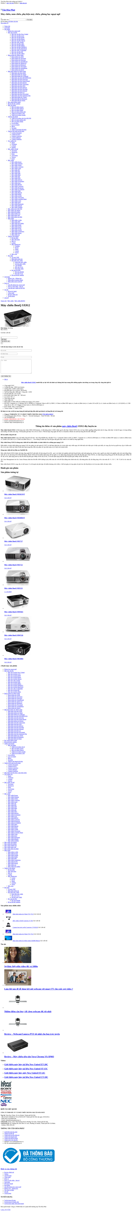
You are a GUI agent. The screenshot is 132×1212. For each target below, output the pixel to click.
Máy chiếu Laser (16, 168)
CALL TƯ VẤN (5, 1209)
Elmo (13, 154)
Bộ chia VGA (19, 273)
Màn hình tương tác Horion (15, 721)
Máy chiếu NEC (16, 178)
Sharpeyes (14, 152)
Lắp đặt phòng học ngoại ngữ (16, 285)
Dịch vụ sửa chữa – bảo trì (15, 286)
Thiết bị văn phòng (13, 236)
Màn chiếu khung (16, 233)
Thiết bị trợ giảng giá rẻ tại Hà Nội (21, 118)
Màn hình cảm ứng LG (18, 92)
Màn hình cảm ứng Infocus (19, 87)
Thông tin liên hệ (9, 1133)
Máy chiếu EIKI (16, 191)
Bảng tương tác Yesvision (18, 58)
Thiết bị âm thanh (13, 116)
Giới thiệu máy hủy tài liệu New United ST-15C (26, 1069)
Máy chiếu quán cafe (14, 215)
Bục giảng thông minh (14, 102)
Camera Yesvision (16, 133)
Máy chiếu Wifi (15, 173)
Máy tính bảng (15, 239)
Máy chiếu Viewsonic (17, 197)
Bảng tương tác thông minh (15, 55)
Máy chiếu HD (15, 171)
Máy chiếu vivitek (16, 196)
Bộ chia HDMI (19, 272)
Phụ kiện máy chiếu (17, 260)
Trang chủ (7, 26)
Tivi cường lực (12, 141)
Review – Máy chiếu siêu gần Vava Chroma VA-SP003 (29, 1056)
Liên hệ (6, 298)
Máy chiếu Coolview (17, 186)
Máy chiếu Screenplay (17, 181)
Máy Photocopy (16, 244)
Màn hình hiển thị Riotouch (19, 99)
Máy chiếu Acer (16, 183)
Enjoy (13, 158)
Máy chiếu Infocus (16, 180)
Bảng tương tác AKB (17, 57)
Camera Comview (16, 136)
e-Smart (13, 146)
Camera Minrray (16, 137)
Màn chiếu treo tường (17, 223)
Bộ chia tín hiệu (15, 270)
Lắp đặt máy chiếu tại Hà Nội (16, 288)
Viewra (13, 157)
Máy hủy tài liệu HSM (17, 37)
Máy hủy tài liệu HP (17, 52)
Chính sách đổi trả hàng (11, 1138)
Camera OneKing (16, 139)
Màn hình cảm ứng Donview (19, 79)
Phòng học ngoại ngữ (14, 31)
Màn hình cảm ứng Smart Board (20, 81)
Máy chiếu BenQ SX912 (28, 382)
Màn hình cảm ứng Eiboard (19, 91)
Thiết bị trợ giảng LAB (18, 113)
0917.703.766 (10, 3)
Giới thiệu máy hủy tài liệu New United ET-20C (26, 1064)
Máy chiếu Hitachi (16, 205)
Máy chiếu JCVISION (17, 189)
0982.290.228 (23, 3)
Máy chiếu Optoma (16, 163)
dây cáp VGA (19, 267)
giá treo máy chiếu (20, 264)
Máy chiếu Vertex (16, 165)
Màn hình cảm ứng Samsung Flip (20, 95)
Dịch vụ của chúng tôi (9, 1169)
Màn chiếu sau (15, 234)
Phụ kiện (10, 256)
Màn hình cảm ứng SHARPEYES (21, 78)
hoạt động (7, 1185)
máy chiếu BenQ (69, 426)
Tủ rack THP (15, 257)
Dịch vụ (6, 283)
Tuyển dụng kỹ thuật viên (11, 1202)
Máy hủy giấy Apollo (17, 42)
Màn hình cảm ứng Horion (19, 82)
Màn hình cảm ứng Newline (19, 89)
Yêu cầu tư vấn (5, 341)
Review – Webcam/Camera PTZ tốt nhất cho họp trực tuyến (32, 1034)
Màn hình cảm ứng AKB (18, 73)
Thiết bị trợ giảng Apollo (18, 115)
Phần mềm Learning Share (15, 280)
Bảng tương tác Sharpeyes (18, 63)
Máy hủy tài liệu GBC (17, 44)
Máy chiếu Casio (16, 201)
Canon (17, 251)
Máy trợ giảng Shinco (17, 108)
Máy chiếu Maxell (16, 192)
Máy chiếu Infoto (16, 194)
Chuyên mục (8, 1175)
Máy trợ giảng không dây (18, 112)
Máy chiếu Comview (17, 167)
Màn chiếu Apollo (16, 230)
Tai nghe (13, 128)
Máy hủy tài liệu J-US (17, 36)
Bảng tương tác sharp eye (15, 701)
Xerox (17, 252)
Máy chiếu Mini (16, 175)
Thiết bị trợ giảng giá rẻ (18, 747)
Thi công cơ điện (9, 1190)
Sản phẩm (7, 29)
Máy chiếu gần (15, 176)
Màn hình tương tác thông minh (17, 71)
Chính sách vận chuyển (11, 1140)
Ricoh (16, 247)
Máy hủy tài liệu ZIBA (18, 53)
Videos (6, 1174)
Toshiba (17, 246)
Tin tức (6, 289)
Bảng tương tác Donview (18, 60)
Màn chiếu (11, 218)
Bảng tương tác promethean (19, 68)
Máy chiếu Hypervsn (17, 188)
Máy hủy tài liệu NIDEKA (19, 47)
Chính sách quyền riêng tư (11, 1135)
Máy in (13, 241)
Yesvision (14, 150)
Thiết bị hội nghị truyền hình (16, 131)
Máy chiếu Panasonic (17, 204)
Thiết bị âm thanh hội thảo (18, 129)
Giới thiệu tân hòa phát (10, 1132)
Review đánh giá (13, 294)
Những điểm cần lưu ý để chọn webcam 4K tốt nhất (27, 1011)
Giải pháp (7, 277)
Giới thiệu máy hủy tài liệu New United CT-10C (26, 1077)
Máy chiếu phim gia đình (15, 217)
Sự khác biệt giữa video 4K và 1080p (21, 966)
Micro (13, 126)
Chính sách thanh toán (10, 1137)
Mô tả (6, 379)
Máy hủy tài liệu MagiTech (19, 49)
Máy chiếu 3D (15, 170)
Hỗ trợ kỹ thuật (12, 291)
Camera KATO (15, 134)
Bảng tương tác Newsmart (18, 66)
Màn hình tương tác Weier (18, 74)
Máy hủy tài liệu (12, 32)
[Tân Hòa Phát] (8, 10)
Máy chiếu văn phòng (14, 210)
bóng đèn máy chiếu (21, 262)
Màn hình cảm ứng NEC (18, 86)
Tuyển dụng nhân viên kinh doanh (14, 1203)
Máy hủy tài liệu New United (19, 34)
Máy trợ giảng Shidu (17, 110)
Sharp (13, 142)
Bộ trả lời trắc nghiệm (14, 103)
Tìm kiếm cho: (5, 19)
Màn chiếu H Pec (16, 228)
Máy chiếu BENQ (16, 184)
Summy (13, 147)
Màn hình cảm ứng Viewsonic (20, 84)
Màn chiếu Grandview (17, 231)
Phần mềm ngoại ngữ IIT (15, 281)
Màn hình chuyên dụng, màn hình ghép (15, 773)
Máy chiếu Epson (16, 162)
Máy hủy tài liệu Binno (18, 39)
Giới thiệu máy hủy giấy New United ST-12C (24, 1073)
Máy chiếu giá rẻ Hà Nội (15, 209)
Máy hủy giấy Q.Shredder (18, 50)
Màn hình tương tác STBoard (19, 76)
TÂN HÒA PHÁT (47, 414)
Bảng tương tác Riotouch (18, 65)
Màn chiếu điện (15, 222)
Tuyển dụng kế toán (10, 1200)
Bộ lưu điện (14, 238)
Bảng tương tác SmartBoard (19, 61)
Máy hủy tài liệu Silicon (18, 40)
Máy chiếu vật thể (13, 149)
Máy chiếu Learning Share (19, 199)
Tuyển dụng (11, 296)
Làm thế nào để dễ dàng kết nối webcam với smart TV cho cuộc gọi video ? (38, 989)
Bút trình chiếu (19, 268)
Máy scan (14, 254)
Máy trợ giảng (12, 105)
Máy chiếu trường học (14, 213)
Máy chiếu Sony (16, 202)
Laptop (13, 243)
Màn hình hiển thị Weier (18, 100)
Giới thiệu (7, 27)
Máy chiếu (11, 160)
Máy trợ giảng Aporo (17, 107)
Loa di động (14, 123)
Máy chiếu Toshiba (16, 207)
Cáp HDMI (18, 265)
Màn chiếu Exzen (16, 226)
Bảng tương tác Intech (17, 70)
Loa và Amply (15, 125)
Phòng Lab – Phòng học (15, 278)
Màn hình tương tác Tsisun (19, 97)
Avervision (14, 155)
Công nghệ (11, 293)
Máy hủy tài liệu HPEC (18, 45)
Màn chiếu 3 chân (16, 220)
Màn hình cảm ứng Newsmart (19, 94)
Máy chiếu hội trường (14, 212)
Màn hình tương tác (17, 259)
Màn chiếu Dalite (16, 225)
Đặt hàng (3, 339)
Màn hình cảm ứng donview (16, 718)
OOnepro (14, 144)
